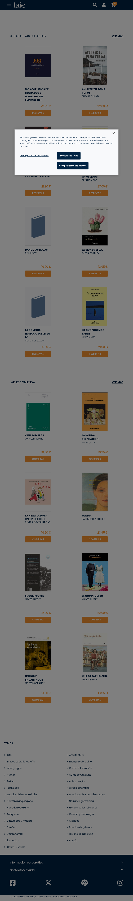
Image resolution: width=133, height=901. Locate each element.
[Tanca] (113, 133)
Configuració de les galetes (34, 156)
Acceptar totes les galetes (73, 166)
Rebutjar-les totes (69, 156)
